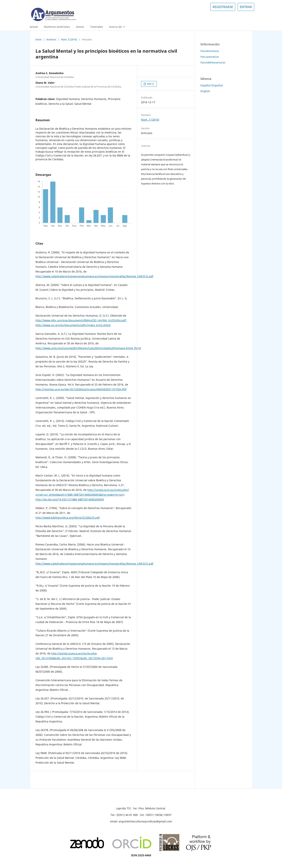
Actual (34, 27)
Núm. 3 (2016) (69, 39)
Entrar (246, 7)
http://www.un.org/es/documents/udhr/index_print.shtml (72, 325)
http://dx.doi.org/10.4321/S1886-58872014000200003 (69, 499)
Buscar (245, 27)
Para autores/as (209, 56)
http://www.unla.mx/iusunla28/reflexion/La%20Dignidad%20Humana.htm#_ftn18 (88, 348)
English (205, 91)
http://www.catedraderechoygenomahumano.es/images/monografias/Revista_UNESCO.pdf (94, 276)
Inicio (38, 39)
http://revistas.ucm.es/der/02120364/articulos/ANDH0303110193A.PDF (81, 389)
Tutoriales (96, 27)
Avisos (80, 27)
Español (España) (211, 85)
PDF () (150, 84)
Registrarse (223, 7)
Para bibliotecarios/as (212, 62)
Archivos (51, 39)
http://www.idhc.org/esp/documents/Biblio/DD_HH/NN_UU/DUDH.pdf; (81, 320)
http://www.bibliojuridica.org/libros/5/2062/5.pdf (67, 517)
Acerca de (116, 27)
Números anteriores (57, 27)
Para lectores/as (209, 51)
